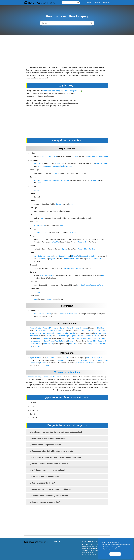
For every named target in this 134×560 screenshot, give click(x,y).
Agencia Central (39, 256)
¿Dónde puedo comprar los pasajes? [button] (46, 445)
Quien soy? (57, 544)
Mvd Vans (75, 338)
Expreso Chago (63, 336)
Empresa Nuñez (99, 338)
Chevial (72, 333)
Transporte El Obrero (41, 232)
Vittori (62, 225)
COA (42, 156)
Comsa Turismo (60, 330)
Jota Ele (42, 259)
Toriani (94, 344)
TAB (39, 183)
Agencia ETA (47, 328)
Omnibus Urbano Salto (99, 156)
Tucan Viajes (98, 259)
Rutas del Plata (36, 344)
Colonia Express (40, 330)
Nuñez (90, 338)
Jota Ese (74, 156)
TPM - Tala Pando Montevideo (49, 166)
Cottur (67, 256)
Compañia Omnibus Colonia (59, 180)
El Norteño (75, 256)
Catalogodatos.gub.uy (92, 554)
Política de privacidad (60, 550)
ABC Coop (37, 180)
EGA (104, 333)
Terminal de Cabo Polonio (53, 377)
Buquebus (84, 328)
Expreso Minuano (76, 336)
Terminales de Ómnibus (67, 372)
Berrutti (45, 180)
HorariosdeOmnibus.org (51, 91)
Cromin (38, 333)
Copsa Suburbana (66, 314)
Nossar (36, 190)
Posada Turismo (61, 341)
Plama (51, 341)
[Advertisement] (67, 53)
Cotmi (32, 333)
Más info (116, 549)
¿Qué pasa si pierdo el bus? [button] (42, 483)
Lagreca (52, 259)
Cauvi (65, 358)
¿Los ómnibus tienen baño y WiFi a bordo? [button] (49, 496)
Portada (88, 2)
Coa (55, 256)
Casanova (37, 314)
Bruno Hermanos (73, 328)
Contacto (56, 546)
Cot (42, 218)
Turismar (37, 346)
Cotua (55, 156)
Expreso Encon (102, 360)
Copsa (57, 163)
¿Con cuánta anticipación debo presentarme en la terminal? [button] (56, 457)
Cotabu (48, 156)
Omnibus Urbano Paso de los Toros (90, 285)
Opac (71, 204)
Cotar (72, 268)
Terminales (106, 2)
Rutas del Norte (101, 163)
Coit (87, 358)
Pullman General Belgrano (85, 363)
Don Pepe (79, 268)
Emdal (48, 336)
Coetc (36, 299)
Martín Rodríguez (70, 91)
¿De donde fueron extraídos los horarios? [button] (48, 438)
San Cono (72, 344)
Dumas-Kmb (59, 360)
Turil (31, 346)
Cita (43, 314)
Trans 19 (89, 259)
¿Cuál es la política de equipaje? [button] (44, 477)
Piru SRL (73, 232)
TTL (43, 365)
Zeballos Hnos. (66, 166)
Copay (42, 225)
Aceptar (115, 554)
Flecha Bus (35, 363)
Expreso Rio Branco (92, 336)
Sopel (88, 156)
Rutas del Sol (83, 249)
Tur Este (92, 249)
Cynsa (64, 249)
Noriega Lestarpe (36, 341)
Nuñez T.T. (55, 242)
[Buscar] (78, 2)
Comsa (58, 204)
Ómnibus (97, 2)
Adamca (37, 163)
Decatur (55, 173)
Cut (44, 333)
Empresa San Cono (71, 259)
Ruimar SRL (91, 341)
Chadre (65, 333)
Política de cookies (59, 548)
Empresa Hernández (87, 256)
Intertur (103, 275)
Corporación (50, 333)
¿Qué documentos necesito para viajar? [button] (47, 470)
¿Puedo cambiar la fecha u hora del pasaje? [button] (49, 464)
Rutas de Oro (82, 242)
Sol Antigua (95, 180)
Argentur (50, 256)
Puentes (71, 341)
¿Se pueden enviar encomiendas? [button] (45, 502)
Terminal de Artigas (35, 377)
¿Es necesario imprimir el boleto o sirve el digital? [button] (52, 451)
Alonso (36, 225)
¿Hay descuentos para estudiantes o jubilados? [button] (51, 489)
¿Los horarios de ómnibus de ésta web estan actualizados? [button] (56, 432)
